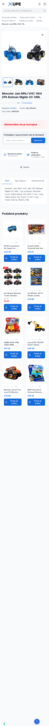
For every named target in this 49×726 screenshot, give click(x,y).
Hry (40, 17)
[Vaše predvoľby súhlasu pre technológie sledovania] (4, 723)
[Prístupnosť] (36, 721)
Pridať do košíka (14, 258)
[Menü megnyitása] (3, 4)
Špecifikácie (20, 181)
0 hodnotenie (27, 103)
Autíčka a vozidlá (26, 21)
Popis (7, 181)
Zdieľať (26, 167)
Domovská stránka (9, 17)
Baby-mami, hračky (27, 17)
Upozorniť (38, 140)
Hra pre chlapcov (9, 21)
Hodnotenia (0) (38, 181)
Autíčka (39, 21)
